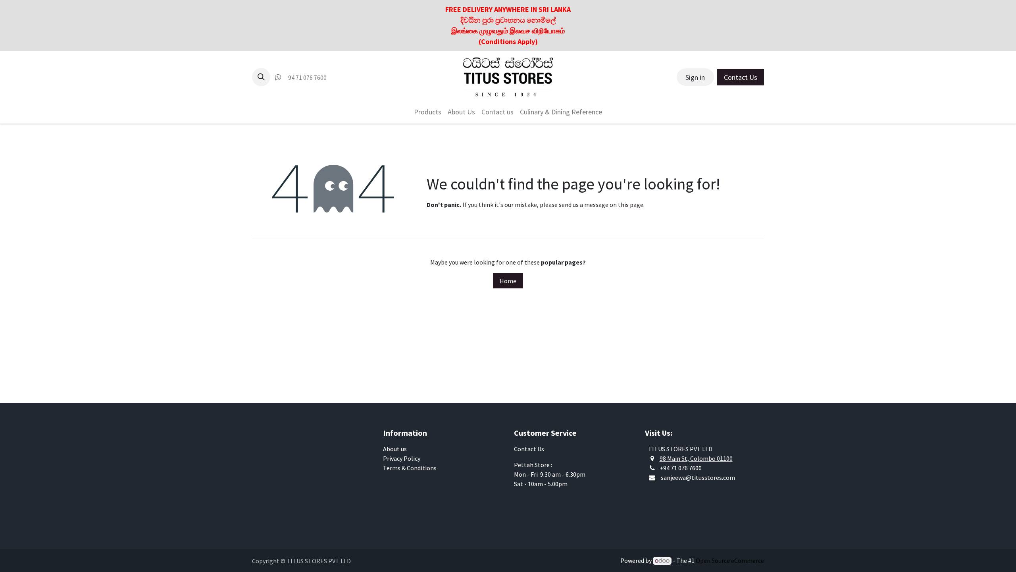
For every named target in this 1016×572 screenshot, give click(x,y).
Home (508, 281)
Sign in (695, 77)
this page (630, 205)
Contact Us (740, 77)
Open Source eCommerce (730, 560)
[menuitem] (427, 111)
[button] (261, 77)
